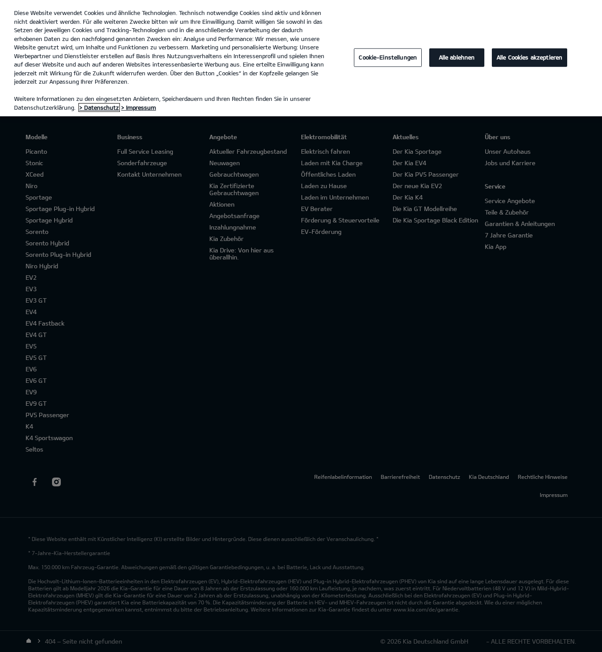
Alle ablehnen (457, 57)
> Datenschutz (99, 107)
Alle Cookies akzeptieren (529, 57)
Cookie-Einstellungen (388, 57)
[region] (301, 58)
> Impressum (138, 107)
